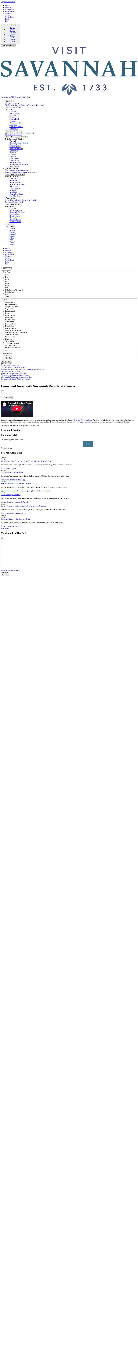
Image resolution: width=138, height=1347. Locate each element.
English (12, 28)
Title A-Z (8, 356)
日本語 (13, 39)
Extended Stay (10, 315)
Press (7, 19)
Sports (7, 15)
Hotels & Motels (10, 328)
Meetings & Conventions (13, 330)
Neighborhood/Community (14, 290)
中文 (12, 37)
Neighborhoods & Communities (16, 332)
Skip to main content (8, 2)
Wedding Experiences (12, 347)
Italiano (12, 36)
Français (12, 34)
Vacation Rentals (11, 345)
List (6, 288)
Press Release (9, 292)
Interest (7, 283)
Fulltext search (6, 270)
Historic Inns (9, 326)
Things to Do (9, 341)
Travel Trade (9, 17)
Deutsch (12, 29)
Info (6, 281)
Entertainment (10, 311)
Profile (7, 294)
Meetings (8, 7)
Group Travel (9, 9)
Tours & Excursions (12, 343)
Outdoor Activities (11, 335)
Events (7, 313)
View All (12, 111)
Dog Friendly (9, 309)
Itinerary (8, 286)
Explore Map (8, 398)
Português (12, 33)
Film (6, 21)
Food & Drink (10, 319)
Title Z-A (8, 358)
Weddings (8, 13)
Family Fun (9, 317)
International (9, 11)
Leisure (7, 5)
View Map (5, 573)
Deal (6, 277)
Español (12, 31)
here (37, 425)
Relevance (8, 354)
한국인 (13, 41)
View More (5, 528)
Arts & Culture (10, 302)
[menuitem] (12, 28)
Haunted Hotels (10, 324)
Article (7, 275)
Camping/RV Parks (11, 307)
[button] (14, 113)
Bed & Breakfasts (11, 304)
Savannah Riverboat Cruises (10, 570)
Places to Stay (10, 337)
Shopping (8, 339)
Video (7, 296)
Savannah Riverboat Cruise (83, 420)
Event (7, 279)
